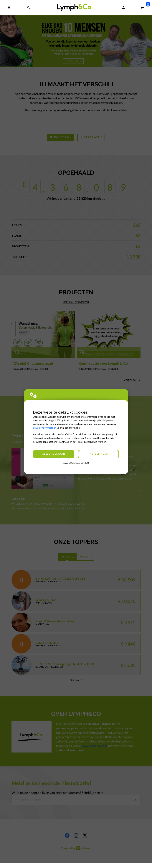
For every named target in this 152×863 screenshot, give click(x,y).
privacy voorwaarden (44, 427)
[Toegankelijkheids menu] (148, 4)
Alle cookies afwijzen (76, 462)
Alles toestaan (53, 454)
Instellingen (98, 454)
